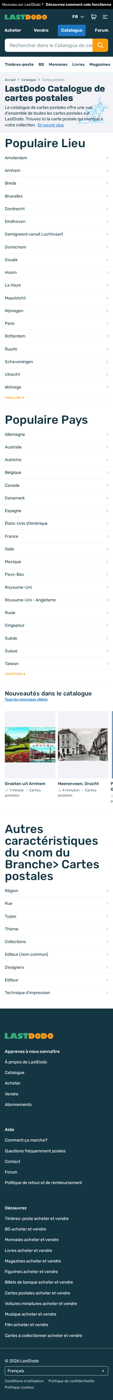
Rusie (10, 612)
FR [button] (75, 16)
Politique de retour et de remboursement (43, 1182)
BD (41, 64)
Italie (9, 549)
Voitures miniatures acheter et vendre (41, 1303)
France (11, 536)
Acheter (13, 30)
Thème (11, 929)
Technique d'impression (27, 992)
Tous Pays (14, 674)
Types (10, 916)
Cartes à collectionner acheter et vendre (43, 1335)
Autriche (13, 459)
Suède (11, 638)
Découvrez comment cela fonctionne (78, 4)
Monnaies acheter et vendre (32, 1239)
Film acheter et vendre (26, 1324)
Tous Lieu (13, 398)
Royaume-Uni (18, 587)
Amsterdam (16, 157)
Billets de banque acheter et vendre (39, 1282)
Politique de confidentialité (71, 1381)
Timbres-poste (19, 64)
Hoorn (11, 272)
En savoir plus (51, 125)
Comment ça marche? (26, 1140)
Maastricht (15, 298)
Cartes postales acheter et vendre (37, 1293)
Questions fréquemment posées (35, 1151)
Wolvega (13, 387)
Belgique (13, 472)
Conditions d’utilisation (24, 1381)
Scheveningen (19, 361)
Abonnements (18, 1104)
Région (11, 890)
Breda (10, 183)
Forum (101, 30)
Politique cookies (19, 1387)
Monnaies (58, 64)
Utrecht (12, 374)
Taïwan (11, 663)
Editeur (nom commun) (26, 954)
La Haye (13, 285)
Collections (15, 941)
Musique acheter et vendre (30, 1314)
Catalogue (71, 30)
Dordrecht (15, 208)
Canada (12, 485)
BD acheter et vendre (25, 1229)
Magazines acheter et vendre (33, 1261)
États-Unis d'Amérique (26, 523)
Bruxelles (14, 196)
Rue (8, 903)
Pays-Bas (14, 574)
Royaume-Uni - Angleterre (30, 600)
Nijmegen (14, 310)
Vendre (41, 30)
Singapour (14, 625)
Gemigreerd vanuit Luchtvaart (34, 234)
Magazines (99, 64)
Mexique (13, 561)
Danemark (15, 498)
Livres (78, 64)
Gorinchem (15, 247)
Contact (12, 1161)
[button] (93, 16)
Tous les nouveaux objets (26, 699)
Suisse (11, 651)
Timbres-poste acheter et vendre (37, 1218)
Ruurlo (11, 349)
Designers (14, 967)
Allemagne (15, 434)
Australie (13, 447)
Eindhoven (15, 221)
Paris (9, 323)
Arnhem (12, 170)
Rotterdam (15, 336)
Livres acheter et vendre (28, 1250)
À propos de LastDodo (26, 1062)
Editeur (11, 980)
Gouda (11, 259)
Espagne (13, 510)
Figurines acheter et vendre (31, 1271)
